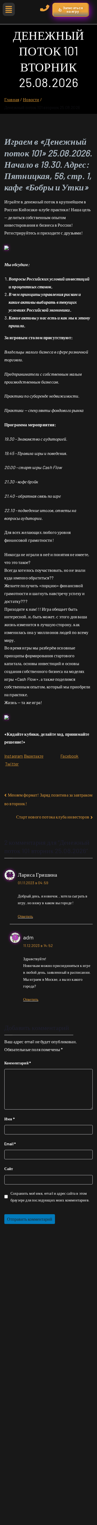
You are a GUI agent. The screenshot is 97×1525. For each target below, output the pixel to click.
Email (10, 1143)
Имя (9, 1119)
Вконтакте (33, 755)
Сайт (8, 1168)
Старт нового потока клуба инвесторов (52, 816)
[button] (8, 9)
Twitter (12, 763)
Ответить (25, 916)
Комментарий (17, 1063)
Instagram (13, 755)
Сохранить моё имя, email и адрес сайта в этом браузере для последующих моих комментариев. (50, 1196)
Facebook (69, 755)
